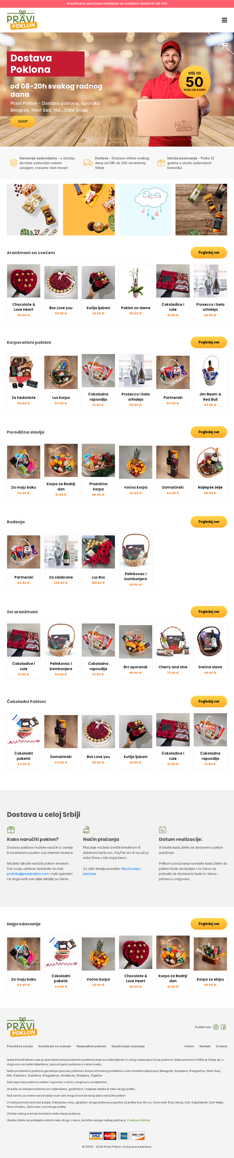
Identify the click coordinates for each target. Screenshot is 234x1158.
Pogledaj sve (208, 252)
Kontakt (204, 1046)
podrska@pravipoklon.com (28, 873)
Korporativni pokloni (29, 342)
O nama (221, 1046)
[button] (4, 89)
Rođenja (16, 522)
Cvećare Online (138, 1120)
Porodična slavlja (25, 432)
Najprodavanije (24, 924)
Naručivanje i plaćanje (128, 1046)
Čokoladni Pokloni (26, 701)
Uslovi (189, 1046)
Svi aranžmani (22, 612)
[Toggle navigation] (224, 20)
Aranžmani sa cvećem (31, 252)
